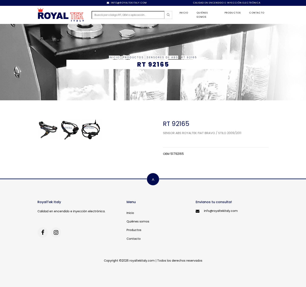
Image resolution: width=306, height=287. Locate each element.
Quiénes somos (202, 15)
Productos (233, 12)
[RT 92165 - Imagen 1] (48, 129)
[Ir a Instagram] (56, 232)
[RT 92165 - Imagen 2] (70, 129)
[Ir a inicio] (60, 15)
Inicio (183, 12)
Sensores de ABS (162, 57)
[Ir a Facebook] (42, 232)
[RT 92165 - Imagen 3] (91, 129)
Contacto (256, 12)
